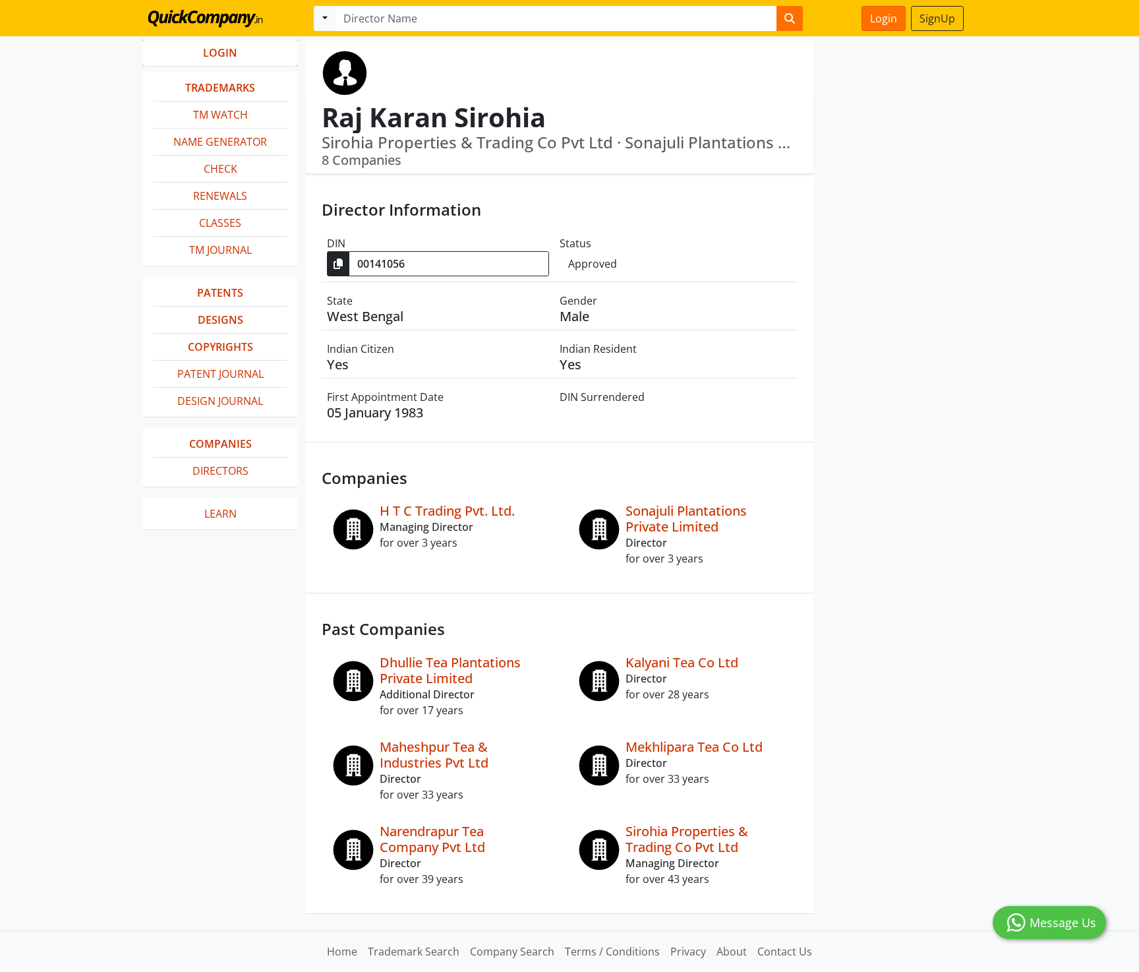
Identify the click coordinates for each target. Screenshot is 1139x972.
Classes (220, 223)
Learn (220, 513)
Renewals (220, 196)
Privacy (688, 951)
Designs (220, 320)
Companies (220, 444)
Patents (220, 293)
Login (883, 18)
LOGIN (220, 53)
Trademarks (220, 87)
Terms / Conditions (612, 951)
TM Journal (220, 250)
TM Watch (220, 114)
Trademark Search (413, 951)
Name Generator (220, 142)
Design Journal (220, 401)
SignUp (937, 18)
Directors (220, 471)
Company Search (512, 951)
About (731, 951)
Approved (592, 264)
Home (342, 951)
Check (220, 169)
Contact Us (784, 951)
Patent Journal (220, 374)
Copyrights (220, 347)
